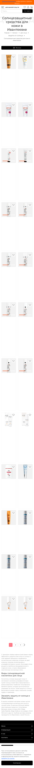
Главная (7, 33)
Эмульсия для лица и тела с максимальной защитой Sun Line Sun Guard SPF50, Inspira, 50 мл (25, 621)
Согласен (17, 763)
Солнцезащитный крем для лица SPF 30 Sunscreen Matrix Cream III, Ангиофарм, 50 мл (9, 127)
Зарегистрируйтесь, (9, 1)
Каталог (15, 33)
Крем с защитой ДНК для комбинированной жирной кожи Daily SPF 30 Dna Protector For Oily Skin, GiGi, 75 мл (10, 81)
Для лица (24, 33)
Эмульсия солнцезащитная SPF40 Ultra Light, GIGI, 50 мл (9, 533)
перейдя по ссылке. (8, 758)
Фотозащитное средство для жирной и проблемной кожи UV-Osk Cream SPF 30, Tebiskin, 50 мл (25, 535)
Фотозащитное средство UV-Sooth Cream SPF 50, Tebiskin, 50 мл (25, 577)
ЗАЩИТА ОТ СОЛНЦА (15, 35)
